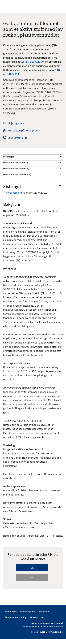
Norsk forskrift (14, 192)
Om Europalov (27, 611)
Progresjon (8, 156)
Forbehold (43, 611)
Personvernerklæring (15, 617)
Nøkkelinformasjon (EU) (15, 162)
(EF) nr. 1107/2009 (32, 61)
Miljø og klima (16, 123)
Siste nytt (12, 186)
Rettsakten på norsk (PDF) (23, 130)
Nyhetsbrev (10, 611)
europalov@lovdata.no (51, 631)
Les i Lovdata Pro (18, 137)
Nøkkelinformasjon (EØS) (16, 168)
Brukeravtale (37, 617)
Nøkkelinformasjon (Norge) (17, 174)
